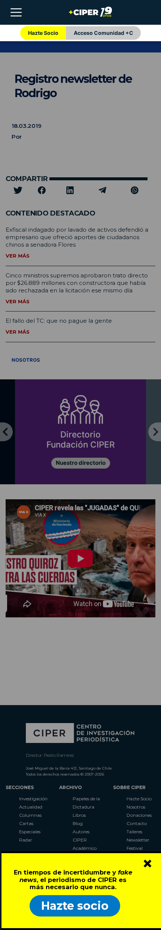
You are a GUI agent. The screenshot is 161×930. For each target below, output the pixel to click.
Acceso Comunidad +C (103, 33)
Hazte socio (75, 906)
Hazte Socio (43, 33)
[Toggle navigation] (16, 12)
